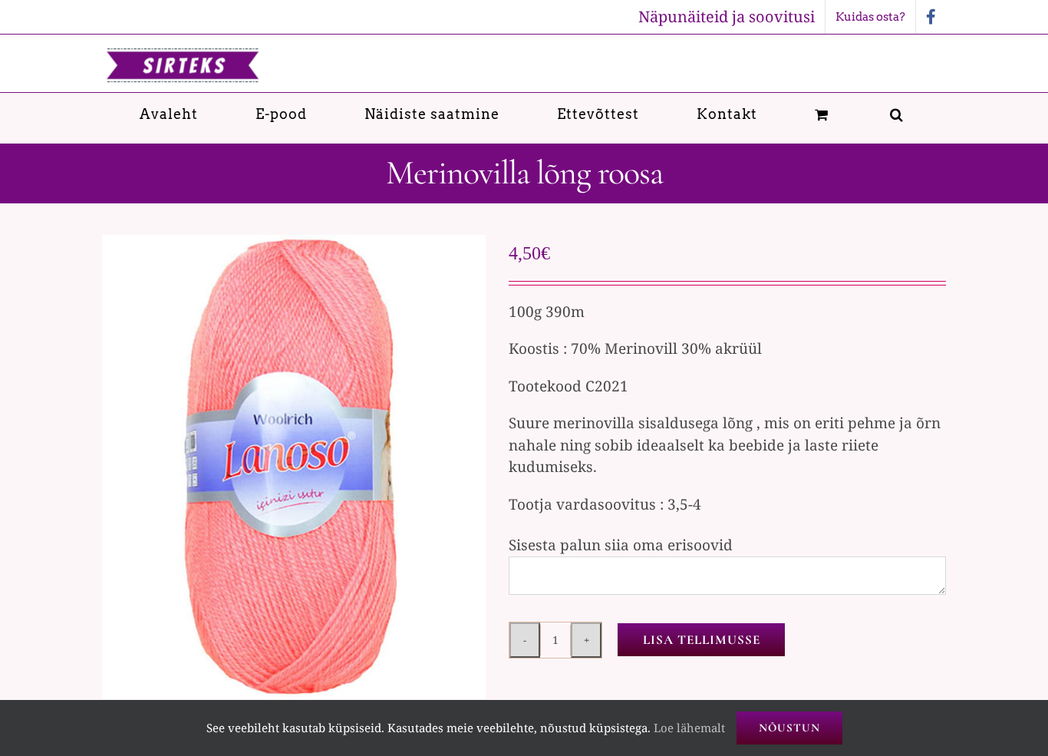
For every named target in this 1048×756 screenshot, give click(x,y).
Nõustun (789, 728)
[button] (897, 114)
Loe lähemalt (689, 727)
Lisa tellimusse (701, 640)
